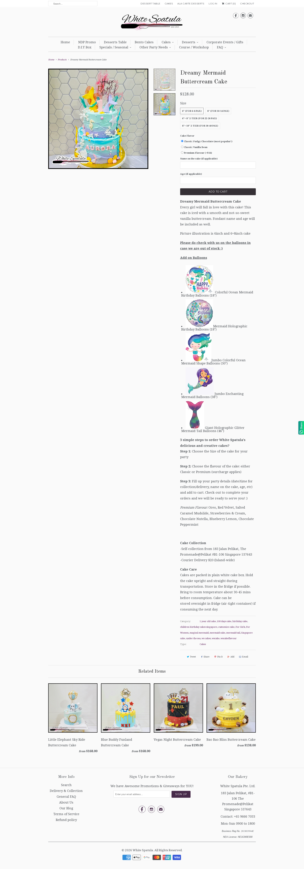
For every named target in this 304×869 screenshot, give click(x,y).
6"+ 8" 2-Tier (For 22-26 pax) (199, 118)
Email (245, 657)
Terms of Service (66, 814)
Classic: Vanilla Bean (195, 147)
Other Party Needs (154, 47)
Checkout (247, 3)
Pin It (220, 657)
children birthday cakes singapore (198, 627)
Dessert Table (150, 3)
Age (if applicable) (191, 174)
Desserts (188, 42)
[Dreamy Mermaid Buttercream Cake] (98, 119)
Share (206, 657)
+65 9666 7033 (244, 816)
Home (65, 42)
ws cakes (206, 638)
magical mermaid (199, 632)
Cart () (230, 3)
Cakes (169, 3)
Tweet (193, 657)
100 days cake (224, 621)
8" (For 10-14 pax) (218, 111)
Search (66, 785)
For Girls (240, 627)
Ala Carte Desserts (190, 3)
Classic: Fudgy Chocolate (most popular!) (208, 141)
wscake (216, 638)
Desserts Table (115, 42)
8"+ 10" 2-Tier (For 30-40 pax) (200, 125)
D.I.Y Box (84, 47)
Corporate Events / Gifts (225, 42)
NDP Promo (87, 42)
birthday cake (239, 621)
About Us (66, 802)
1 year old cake (208, 621)
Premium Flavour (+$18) (198, 153)
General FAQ (66, 796)
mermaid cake (217, 632)
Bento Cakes (144, 42)
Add (232, 657)
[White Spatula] (152, 22)
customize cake (226, 627)
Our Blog (66, 808)
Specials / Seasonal (113, 47)
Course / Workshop (194, 47)
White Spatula (143, 850)
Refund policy (66, 820)
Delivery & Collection (66, 791)
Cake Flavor (187, 135)
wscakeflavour (229, 638)
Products (62, 59)
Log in (213, 3)
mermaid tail (233, 632)
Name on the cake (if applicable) (199, 158)
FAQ (220, 47)
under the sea (193, 638)
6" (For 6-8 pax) (192, 111)
